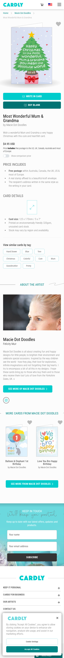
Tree (39, 251)
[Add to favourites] (58, 24)
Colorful (26, 258)
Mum (53, 258)
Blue (27, 251)
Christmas (10, 258)
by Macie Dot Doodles (17, 467)
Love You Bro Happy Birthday (47, 462)
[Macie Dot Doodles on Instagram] (6, 400)
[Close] (57, 618)
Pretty (28, 266)
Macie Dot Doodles (23, 13)
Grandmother (12, 266)
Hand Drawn (11, 251)
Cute (41, 258)
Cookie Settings (32, 642)
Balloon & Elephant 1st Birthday (16, 462)
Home (5, 13)
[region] (32, 634)
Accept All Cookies (32, 649)
